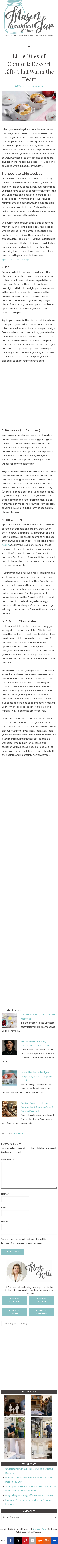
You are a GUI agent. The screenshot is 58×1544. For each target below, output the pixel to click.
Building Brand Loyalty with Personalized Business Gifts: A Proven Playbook (37, 1107)
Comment (7, 1159)
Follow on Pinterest (41, 1300)
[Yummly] (47, 1540)
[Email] (32, 1540)
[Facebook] (11, 1540)
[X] (18, 1540)
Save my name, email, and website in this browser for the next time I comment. (23, 1241)
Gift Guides (19, 86)
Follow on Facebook (14, 1300)
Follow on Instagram (41, 1312)
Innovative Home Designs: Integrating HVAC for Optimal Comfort (37, 1076)
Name (5, 1194)
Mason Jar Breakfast (29, 18)
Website (5, 1221)
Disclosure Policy (40, 1529)
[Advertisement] (29, 396)
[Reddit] (40, 1540)
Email (5, 1207)
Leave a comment (35, 86)
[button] (29, 45)
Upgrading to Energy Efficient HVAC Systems (30, 1495)
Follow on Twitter (14, 1312)
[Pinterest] (25, 1540)
